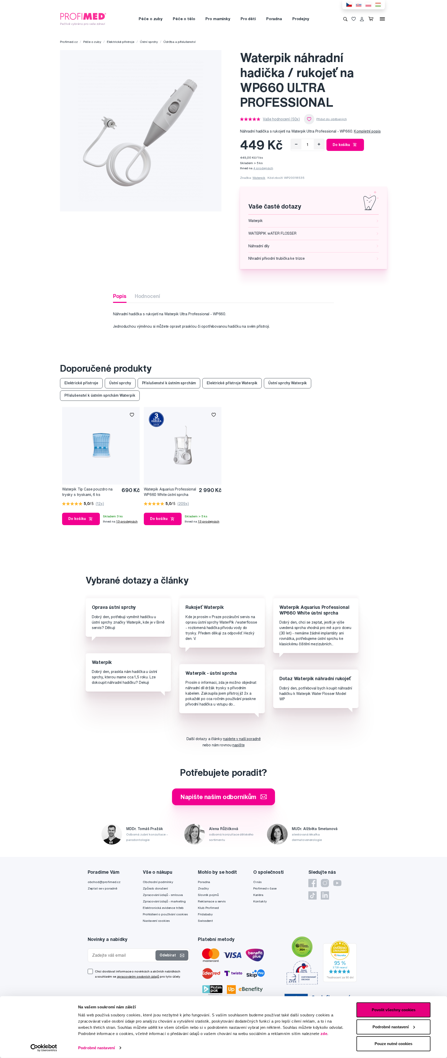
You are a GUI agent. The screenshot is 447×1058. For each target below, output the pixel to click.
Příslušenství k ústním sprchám (169, 383)
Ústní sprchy (149, 41)
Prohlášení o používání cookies (165, 914)
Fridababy (205, 914)
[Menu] (382, 19)
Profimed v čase (265, 888)
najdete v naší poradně (241, 739)
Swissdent (205, 920)
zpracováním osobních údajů (138, 976)
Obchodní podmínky (158, 882)
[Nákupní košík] (372, 19)
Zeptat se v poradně (102, 888)
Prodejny (300, 19)
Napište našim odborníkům (218, 797)
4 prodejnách (263, 168)
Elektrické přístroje (120, 41)
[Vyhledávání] (345, 19)
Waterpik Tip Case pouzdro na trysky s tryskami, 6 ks (87, 491)
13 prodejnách (127, 521)
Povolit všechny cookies (393, 1010)
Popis (119, 296)
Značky (203, 888)
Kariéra (258, 894)
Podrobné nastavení (96, 1048)
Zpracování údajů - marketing (164, 901)
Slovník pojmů (208, 894)
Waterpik (258, 177)
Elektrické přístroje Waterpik (232, 383)
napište (238, 745)
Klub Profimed (208, 907)
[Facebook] (312, 883)
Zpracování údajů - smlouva (163, 894)
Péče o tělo (184, 19)
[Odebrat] (296, 144)
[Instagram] (325, 883)
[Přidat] (319, 144)
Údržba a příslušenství (179, 41)
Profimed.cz (69, 41)
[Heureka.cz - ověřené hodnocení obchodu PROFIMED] (340, 961)
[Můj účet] (362, 19)
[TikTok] (312, 895)
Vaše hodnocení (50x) (281, 119)
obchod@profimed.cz (104, 882)
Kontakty (260, 901)
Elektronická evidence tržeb (163, 907)
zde (324, 1033)
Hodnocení (147, 296)
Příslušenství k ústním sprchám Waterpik (99, 395)
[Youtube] (337, 883)
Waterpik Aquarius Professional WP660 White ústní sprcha (170, 491)
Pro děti (248, 19)
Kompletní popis (367, 131)
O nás (257, 882)
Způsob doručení (155, 888)
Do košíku (341, 145)
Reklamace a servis (211, 901)
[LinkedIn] (325, 895)
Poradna (274, 19)
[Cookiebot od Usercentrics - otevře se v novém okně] (43, 1048)
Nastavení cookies (156, 920)
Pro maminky (217, 19)
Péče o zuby (150, 19)
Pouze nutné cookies (393, 1043)
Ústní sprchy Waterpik (287, 383)
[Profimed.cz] (83, 18)
